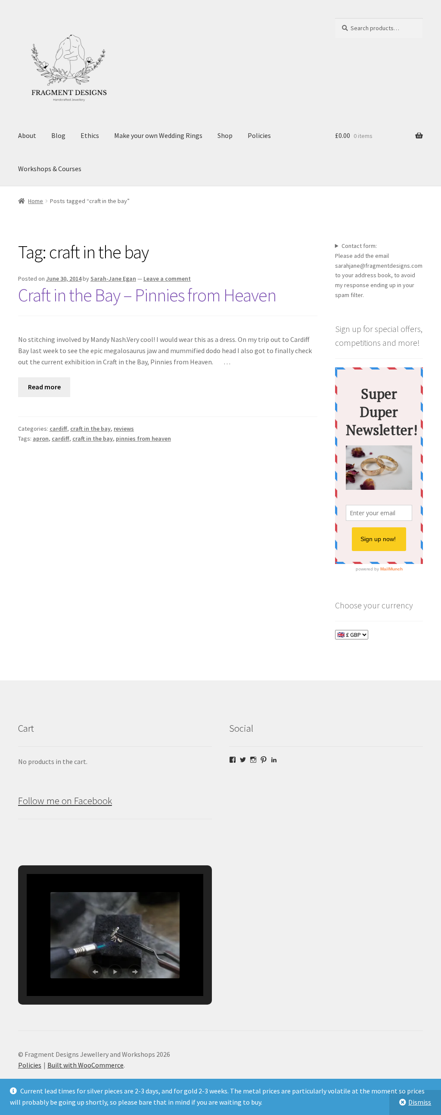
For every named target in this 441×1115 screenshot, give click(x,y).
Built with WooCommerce (85, 1065)
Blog (58, 135)
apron (41, 438)
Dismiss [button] (419, 1102)
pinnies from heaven (143, 438)
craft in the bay (90, 428)
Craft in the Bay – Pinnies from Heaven (147, 295)
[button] (95, 972)
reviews (124, 428)
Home (35, 201)
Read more (44, 386)
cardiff (58, 428)
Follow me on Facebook (65, 801)
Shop (225, 135)
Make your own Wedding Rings (158, 135)
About (27, 135)
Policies (259, 135)
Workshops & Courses (49, 168)
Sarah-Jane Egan (113, 278)
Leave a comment (167, 278)
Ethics (90, 135)
